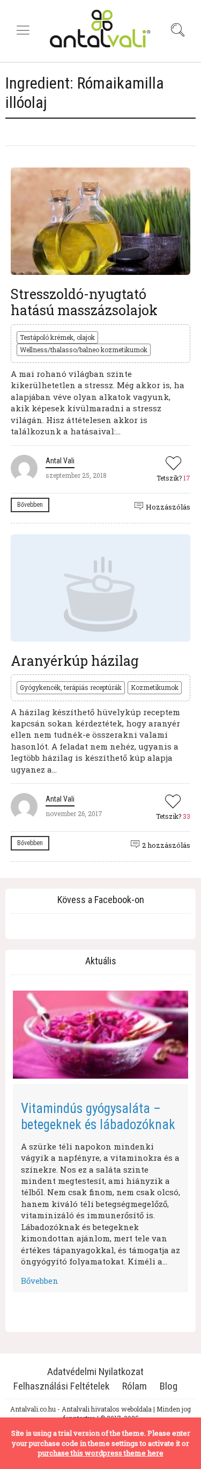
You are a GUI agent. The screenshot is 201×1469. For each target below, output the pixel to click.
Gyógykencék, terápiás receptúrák (71, 687)
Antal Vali (60, 460)
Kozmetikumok (154, 687)
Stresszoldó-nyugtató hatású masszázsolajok (84, 302)
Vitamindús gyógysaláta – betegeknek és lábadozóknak (98, 1116)
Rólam (134, 1386)
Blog (168, 1386)
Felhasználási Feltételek (61, 1386)
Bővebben (30, 504)
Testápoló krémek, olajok (57, 337)
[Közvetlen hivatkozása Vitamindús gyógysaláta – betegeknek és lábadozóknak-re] (100, 1035)
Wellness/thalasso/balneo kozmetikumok (83, 349)
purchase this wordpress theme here (100, 1453)
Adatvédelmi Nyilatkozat (95, 1371)
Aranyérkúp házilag (75, 661)
